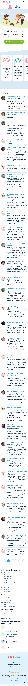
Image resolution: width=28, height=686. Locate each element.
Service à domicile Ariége (7, 616)
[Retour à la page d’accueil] (6, 2)
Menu (24, 2)
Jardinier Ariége (5, 614)
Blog (14, 660)
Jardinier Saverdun (6, 580)
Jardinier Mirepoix (5, 587)
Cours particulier (10, 636)
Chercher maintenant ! (15, 42)
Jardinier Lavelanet (6, 576)
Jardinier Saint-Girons (6, 578)
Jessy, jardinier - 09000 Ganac (15, 227)
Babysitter (8, 643)
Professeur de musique (12, 634)
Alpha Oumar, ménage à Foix (14, 485)
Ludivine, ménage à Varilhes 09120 (16, 471)
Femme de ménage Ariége (7, 611)
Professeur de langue (11, 633)
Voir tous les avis (14, 680)
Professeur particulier (11, 631)
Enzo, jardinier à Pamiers (13, 306)
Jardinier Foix (4, 574)
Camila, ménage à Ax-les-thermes (16, 112)
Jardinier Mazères (5, 589)
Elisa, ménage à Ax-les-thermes (15, 442)
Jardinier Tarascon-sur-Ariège (8, 583)
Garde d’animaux (10, 647)
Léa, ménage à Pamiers (13, 338)
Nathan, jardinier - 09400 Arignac (16, 96)
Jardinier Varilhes (5, 591)
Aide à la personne (10, 627)
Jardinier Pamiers (5, 572)
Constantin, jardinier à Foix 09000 (16, 391)
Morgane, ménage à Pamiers (14, 261)
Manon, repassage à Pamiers (14, 549)
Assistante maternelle (11, 641)
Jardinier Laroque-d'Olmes (8, 585)
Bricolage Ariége (5, 618)
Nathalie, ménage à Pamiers (14, 322)
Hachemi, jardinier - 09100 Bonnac (16, 535)
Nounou (8, 639)
